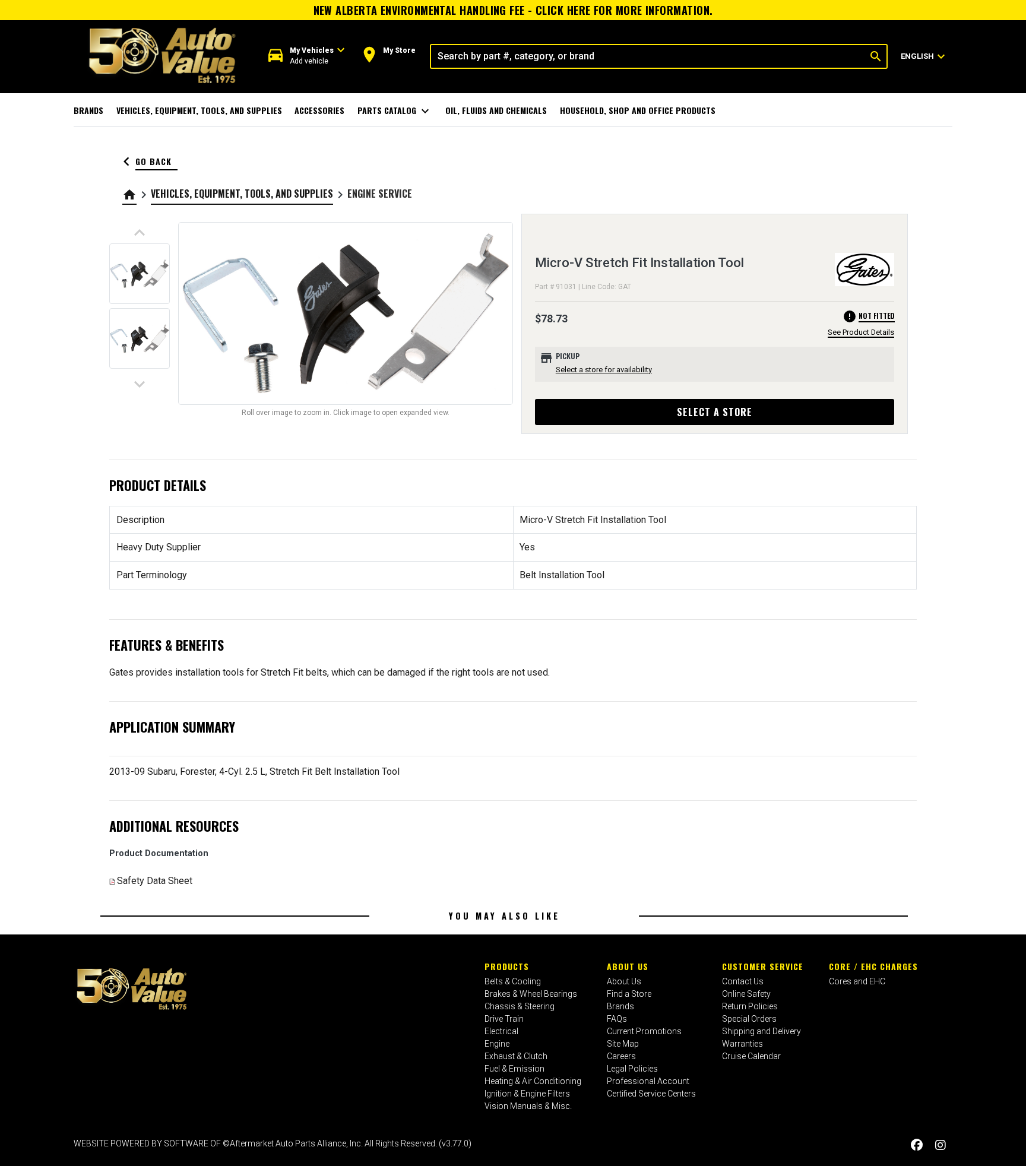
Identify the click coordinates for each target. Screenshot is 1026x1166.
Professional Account (648, 1081)
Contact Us (743, 981)
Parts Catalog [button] (395, 111)
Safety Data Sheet (154, 880)
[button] (306, 56)
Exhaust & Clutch (515, 1056)
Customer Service (762, 966)
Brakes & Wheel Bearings (530, 994)
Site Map (623, 1043)
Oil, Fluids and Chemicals (496, 110)
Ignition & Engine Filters (527, 1093)
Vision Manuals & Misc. (528, 1106)
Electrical (501, 1031)
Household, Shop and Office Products (637, 110)
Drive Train (504, 1019)
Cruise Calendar (751, 1056)
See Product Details (861, 332)
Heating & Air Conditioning (532, 1081)
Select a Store (714, 412)
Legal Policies (632, 1068)
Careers (621, 1056)
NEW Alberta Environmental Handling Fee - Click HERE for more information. (513, 10)
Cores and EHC (857, 981)
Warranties (742, 1043)
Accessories (319, 110)
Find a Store (629, 994)
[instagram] (940, 1145)
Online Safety (746, 994)
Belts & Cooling (512, 981)
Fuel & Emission (514, 1068)
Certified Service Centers (651, 1093)
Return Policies (750, 1006)
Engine (496, 1043)
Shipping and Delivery (761, 1031)
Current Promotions (644, 1031)
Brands (88, 110)
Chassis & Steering (519, 1006)
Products (506, 966)
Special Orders (749, 1019)
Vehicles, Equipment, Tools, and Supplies (199, 110)
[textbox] (648, 56)
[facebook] (917, 1145)
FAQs (617, 1019)
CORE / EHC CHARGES (873, 966)
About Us (627, 966)
